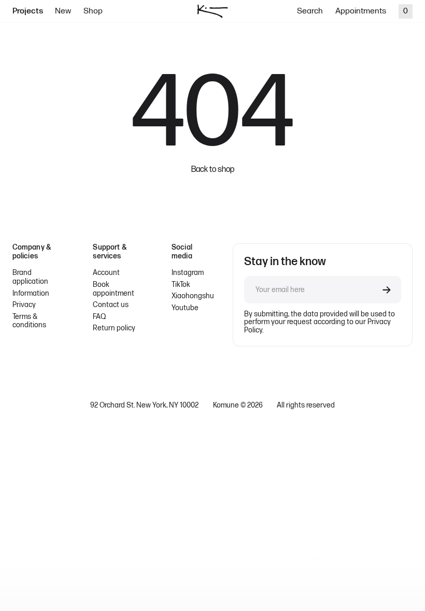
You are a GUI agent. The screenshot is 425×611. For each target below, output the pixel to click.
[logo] (212, 11)
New (63, 11)
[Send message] (386, 290)
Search (310, 11)
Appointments (360, 11)
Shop (93, 11)
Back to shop (212, 170)
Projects (27, 11)
